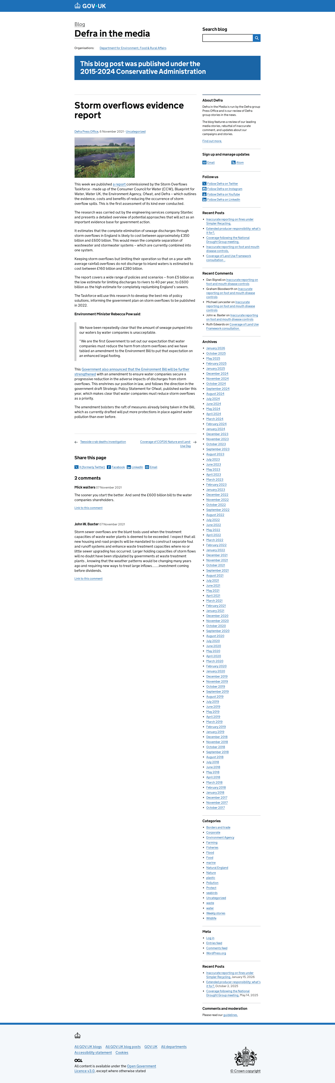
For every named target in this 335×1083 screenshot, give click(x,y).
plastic (210, 878)
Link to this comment (88, 508)
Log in (210, 938)
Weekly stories (215, 913)
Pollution (212, 883)
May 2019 (212, 711)
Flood (210, 852)
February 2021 (216, 605)
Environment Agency (220, 837)
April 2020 (213, 656)
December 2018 (217, 737)
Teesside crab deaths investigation (103, 442)
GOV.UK (150, 1046)
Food (209, 857)
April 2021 (213, 595)
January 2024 (215, 429)
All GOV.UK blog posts (123, 1046)
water (210, 908)
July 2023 (213, 459)
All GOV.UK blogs (88, 1046)
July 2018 (212, 762)
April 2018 (213, 777)
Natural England (217, 867)
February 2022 (216, 545)
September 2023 (218, 449)
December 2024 (217, 373)
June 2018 (213, 767)
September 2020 (218, 631)
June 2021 (213, 585)
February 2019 (216, 727)
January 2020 (215, 671)
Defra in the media (112, 33)
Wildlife (211, 918)
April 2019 (213, 717)
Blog (79, 24)
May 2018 (212, 772)
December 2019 (217, 676)
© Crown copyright (245, 1071)
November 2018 (217, 742)
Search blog (214, 29)
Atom (240, 162)
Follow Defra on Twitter (222, 183)
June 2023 (213, 464)
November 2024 (217, 378)
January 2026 (215, 348)
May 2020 (213, 651)
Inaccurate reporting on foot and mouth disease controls (230, 293)
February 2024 (216, 424)
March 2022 (214, 540)
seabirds (212, 893)
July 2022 (213, 520)
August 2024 (215, 393)
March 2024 (214, 419)
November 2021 (217, 560)
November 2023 (217, 439)
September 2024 (218, 388)
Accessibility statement (93, 1052)
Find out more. (212, 141)
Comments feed (216, 948)
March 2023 (214, 479)
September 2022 (218, 510)
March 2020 (214, 661)
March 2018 (214, 782)
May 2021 (212, 590)
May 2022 (213, 530)
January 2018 (215, 792)
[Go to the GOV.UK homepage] (90, 5)
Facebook (118, 467)
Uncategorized (136, 131)
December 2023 (217, 434)
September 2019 (217, 691)
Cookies (122, 1052)
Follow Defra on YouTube (223, 194)
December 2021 (217, 555)
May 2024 (213, 409)
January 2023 (215, 489)
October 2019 (215, 686)
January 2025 (215, 368)
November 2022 (217, 499)
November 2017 (217, 802)
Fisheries (212, 847)
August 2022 (215, 515)
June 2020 (213, 646)
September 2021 (217, 570)
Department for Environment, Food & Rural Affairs (133, 48)
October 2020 (216, 626)
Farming (212, 842)
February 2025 (216, 363)
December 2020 (217, 616)
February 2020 (216, 666)
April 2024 (213, 414)
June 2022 (213, 525)
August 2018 (215, 757)
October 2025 (216, 353)
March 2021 (214, 600)
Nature (211, 872)
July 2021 (212, 580)
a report (119, 184)
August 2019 (215, 696)
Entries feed (214, 943)
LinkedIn (137, 467)
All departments (174, 1046)
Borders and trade (218, 827)
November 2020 (217, 621)
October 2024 (216, 383)
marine (211, 862)
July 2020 (213, 641)
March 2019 (214, 722)
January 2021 (215, 611)
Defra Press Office (86, 131)
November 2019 (217, 681)
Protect (211, 888)
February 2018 (216, 787)
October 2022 (216, 505)
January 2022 (215, 550)
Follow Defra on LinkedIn (223, 199)
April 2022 (213, 535)
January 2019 (215, 732)
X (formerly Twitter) (92, 467)
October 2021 (215, 565)
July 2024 (213, 399)
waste (210, 903)
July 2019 (212, 701)
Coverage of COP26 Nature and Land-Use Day (165, 444)
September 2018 (217, 752)
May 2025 (213, 358)
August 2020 (215, 636)
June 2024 (213, 404)
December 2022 (217, 494)
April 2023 (213, 474)
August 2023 (215, 454)
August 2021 (215, 575)
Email (153, 467)
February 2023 (216, 484)
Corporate (213, 832)
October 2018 (215, 747)
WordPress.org (216, 953)
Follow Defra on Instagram (224, 189)
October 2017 (215, 807)
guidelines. (230, 1015)
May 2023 (213, 469)
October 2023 (216, 444)
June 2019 (213, 706)
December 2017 (216, 797)
